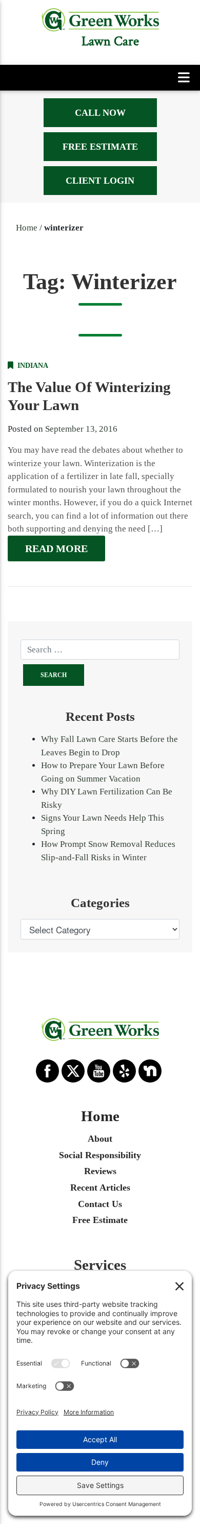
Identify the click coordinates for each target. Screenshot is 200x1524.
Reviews (100, 1171)
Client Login (100, 180)
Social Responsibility (100, 1155)
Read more (56, 548)
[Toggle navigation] (184, 78)
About (100, 1138)
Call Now (100, 113)
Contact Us (100, 1204)
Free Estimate (100, 146)
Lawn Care (110, 41)
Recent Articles (100, 1187)
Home (26, 228)
